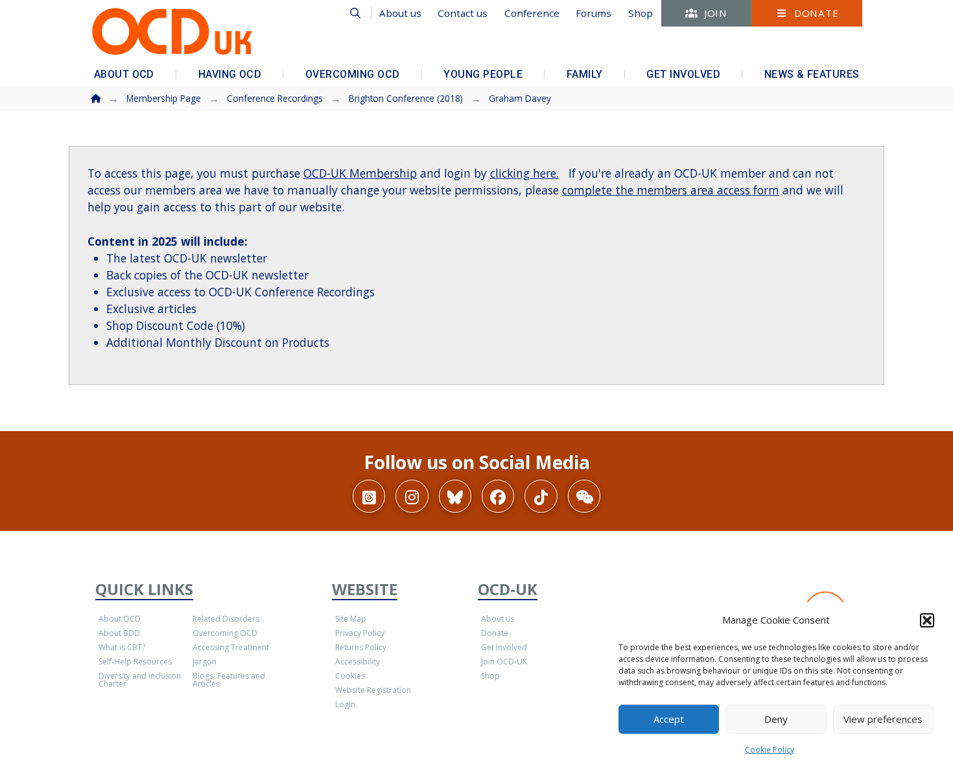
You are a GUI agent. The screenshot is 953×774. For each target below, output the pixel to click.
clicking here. (524, 173)
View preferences (883, 718)
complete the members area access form (670, 190)
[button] (927, 620)
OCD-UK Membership (360, 173)
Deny (776, 718)
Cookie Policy (769, 749)
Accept (668, 718)
